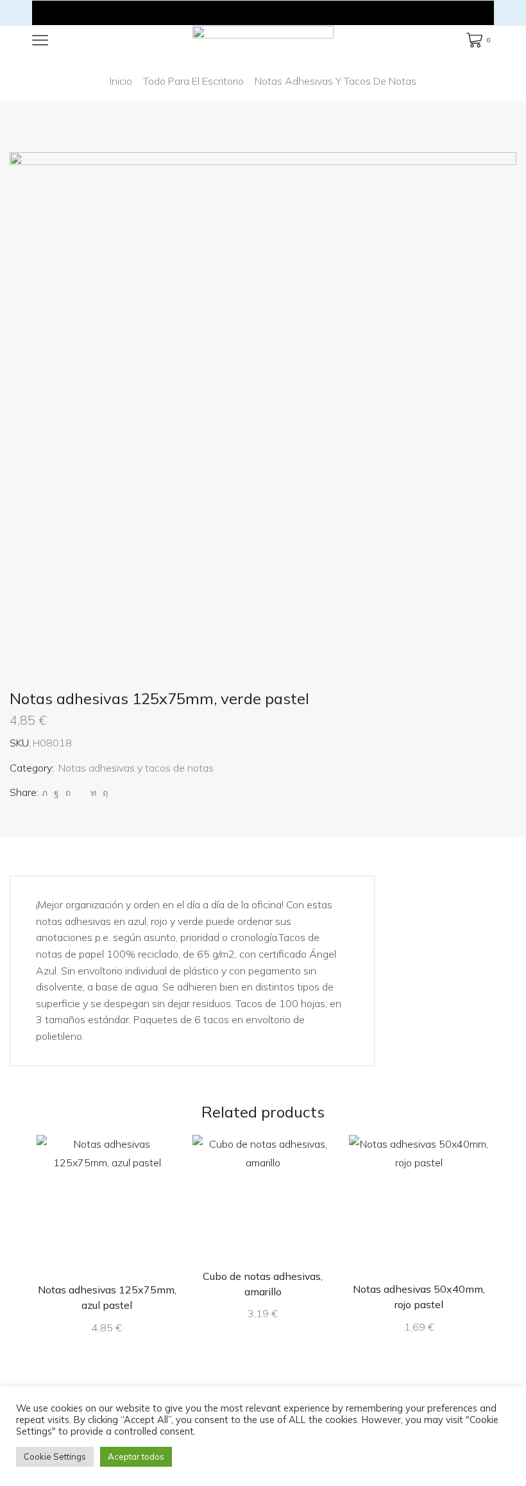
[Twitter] (44, 793)
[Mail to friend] (80, 793)
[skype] (103, 793)
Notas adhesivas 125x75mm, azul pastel (107, 1297)
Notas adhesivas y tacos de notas (335, 80)
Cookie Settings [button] (55, 1456)
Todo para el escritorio (193, 80)
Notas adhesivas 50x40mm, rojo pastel (419, 1297)
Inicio (121, 80)
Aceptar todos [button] (136, 1456)
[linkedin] (93, 793)
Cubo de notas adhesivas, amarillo (263, 1284)
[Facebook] (56, 793)
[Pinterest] (68, 793)
